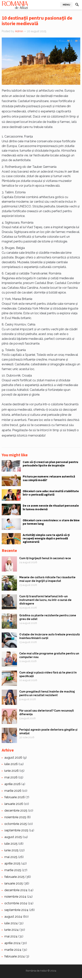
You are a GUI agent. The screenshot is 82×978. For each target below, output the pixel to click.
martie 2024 (12, 950)
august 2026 (13, 757)
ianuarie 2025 (13, 883)
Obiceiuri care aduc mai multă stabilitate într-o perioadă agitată (51, 492)
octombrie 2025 (15, 824)
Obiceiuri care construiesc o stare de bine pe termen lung (51, 521)
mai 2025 (10, 857)
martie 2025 (12, 870)
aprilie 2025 (12, 863)
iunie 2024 (11, 930)
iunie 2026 (11, 770)
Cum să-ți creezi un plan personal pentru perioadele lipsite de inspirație (50, 463)
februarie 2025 (14, 877)
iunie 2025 (11, 850)
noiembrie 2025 (15, 817)
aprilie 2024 (12, 943)
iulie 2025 (11, 843)
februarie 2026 (14, 797)
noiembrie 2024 (15, 896)
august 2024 (13, 916)
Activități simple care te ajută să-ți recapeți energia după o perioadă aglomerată (46, 538)
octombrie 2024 (15, 903)
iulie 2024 (11, 923)
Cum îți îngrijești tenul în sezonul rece (45, 558)
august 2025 (13, 837)
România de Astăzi (36, 970)
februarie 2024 (14, 956)
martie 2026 (12, 790)
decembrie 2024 (15, 890)
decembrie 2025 (15, 810)
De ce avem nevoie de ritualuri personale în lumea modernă (51, 507)
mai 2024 (11, 936)
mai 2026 (11, 777)
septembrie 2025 (16, 830)
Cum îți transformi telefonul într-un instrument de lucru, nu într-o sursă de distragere (45, 600)
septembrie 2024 (16, 910)
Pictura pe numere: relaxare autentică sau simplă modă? (49, 478)
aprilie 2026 (12, 784)
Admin (19, 31)
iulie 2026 (11, 764)
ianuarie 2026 (13, 804)
